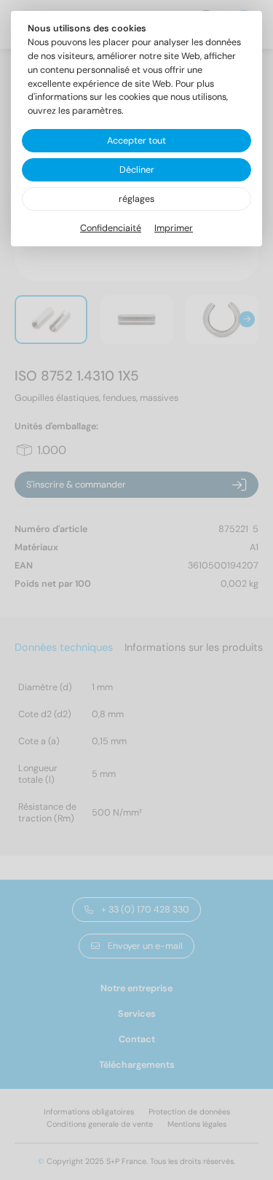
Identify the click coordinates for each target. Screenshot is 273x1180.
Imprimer (173, 228)
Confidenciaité (110, 228)
